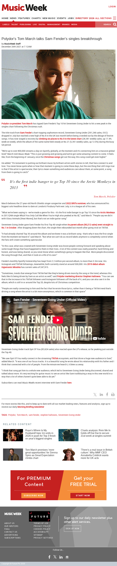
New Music (49, 18)
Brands (66, 24)
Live (35, 24)
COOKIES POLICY (42, 529)
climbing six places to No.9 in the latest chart (60, 138)
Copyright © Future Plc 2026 (13, 564)
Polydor (12, 414)
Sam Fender (26, 132)
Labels (6, 24)
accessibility (41, 532)
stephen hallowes (48, 414)
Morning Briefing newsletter (31, 406)
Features (24, 18)
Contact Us (10, 532)
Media (74, 24)
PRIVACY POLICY (42, 526)
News (13, 18)
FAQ (7, 529)
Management (53, 24)
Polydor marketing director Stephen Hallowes (79, 276)
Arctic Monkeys (107, 212)
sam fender (34, 414)
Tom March (22, 414)
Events (61, 18)
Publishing (25, 24)
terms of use (41, 523)
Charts (36, 18)
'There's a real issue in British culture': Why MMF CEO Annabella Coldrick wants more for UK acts (96, 454)
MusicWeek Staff (12, 43)
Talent (14, 24)
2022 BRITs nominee (76, 203)
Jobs (71, 18)
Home (5, 18)
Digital (42, 24)
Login (112, 6)
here (69, 382)
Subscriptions (12, 538)
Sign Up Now (72, 528)
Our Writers (11, 526)
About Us (9, 523)
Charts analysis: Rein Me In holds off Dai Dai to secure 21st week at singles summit (96, 433)
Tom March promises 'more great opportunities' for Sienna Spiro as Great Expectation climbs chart (41, 454)
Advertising (11, 535)
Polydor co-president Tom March (17, 123)
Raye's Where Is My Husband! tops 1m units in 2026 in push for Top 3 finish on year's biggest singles (40, 434)
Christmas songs (52, 156)
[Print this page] (113, 394)
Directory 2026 (85, 18)
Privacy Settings (43, 538)
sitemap (38, 535)
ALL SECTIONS (103, 18)
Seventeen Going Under (69, 414)
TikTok (55, 358)
